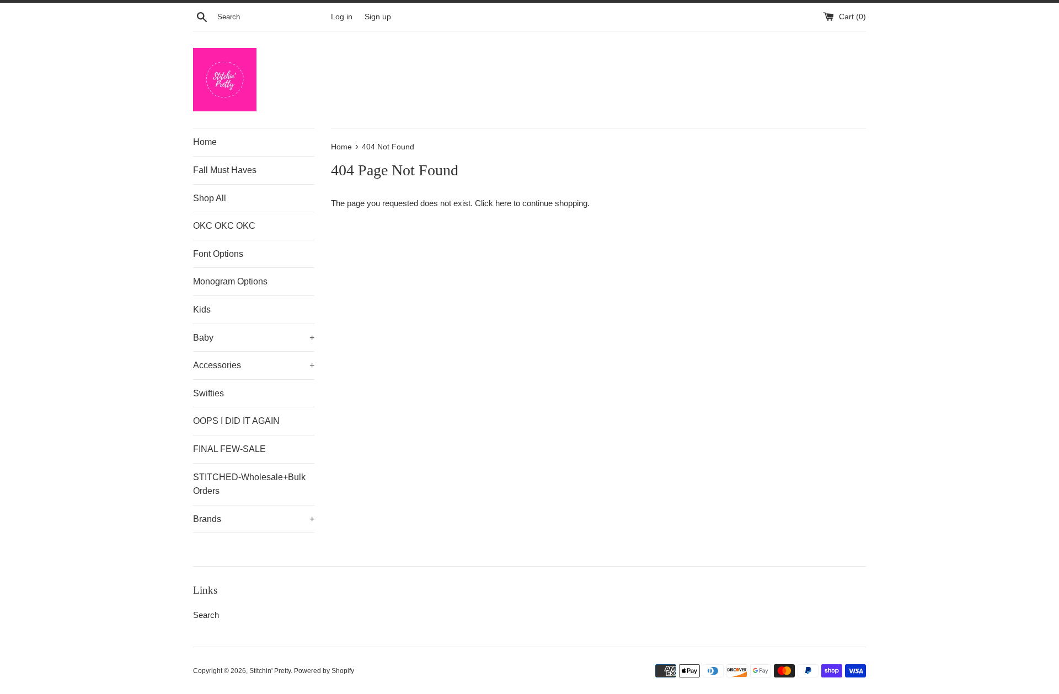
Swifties (208, 393)
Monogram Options (230, 281)
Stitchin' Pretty (270, 671)
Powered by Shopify (324, 671)
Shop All (209, 198)
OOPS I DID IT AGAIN (236, 421)
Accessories (253, 365)
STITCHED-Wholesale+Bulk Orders (249, 484)
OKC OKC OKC (224, 225)
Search (206, 615)
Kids (202, 309)
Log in (341, 17)
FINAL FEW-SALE (229, 449)
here (503, 203)
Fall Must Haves (224, 170)
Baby (253, 337)
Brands (253, 519)
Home (205, 142)
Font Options (218, 254)
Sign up (378, 17)
